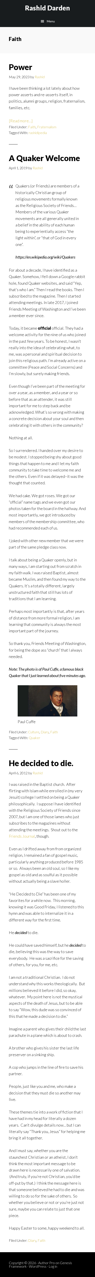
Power (20, 67)
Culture (33, 732)
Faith (32, 127)
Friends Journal (22, 836)
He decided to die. (41, 763)
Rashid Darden (47, 8)
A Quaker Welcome (44, 158)
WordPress (37, 1266)
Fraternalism (46, 127)
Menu (51, 21)
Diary (45, 732)
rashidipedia (38, 132)
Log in (53, 1266)
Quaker (34, 738)
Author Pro (46, 1263)
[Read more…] (21, 121)
